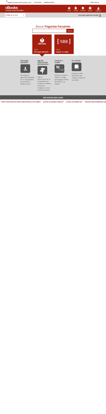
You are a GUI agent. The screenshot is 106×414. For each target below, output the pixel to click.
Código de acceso (11, 15)
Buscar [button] (70, 31)
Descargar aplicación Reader (88, 15)
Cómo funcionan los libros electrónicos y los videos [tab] (21, 102)
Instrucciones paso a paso (53, 97)
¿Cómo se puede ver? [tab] (74, 102)
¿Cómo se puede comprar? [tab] (53, 102)
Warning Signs (49, 2)
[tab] (42, 44)
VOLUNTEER (37, 2)
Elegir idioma (94, 2)
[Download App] (25, 69)
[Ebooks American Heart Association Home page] (14, 7)
